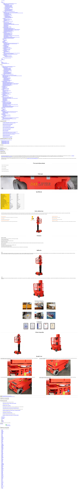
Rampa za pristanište (5, 50)
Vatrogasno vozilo (4, 115)
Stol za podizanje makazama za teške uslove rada (10, 11)
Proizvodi (2, 2)
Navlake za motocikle (3, 116)
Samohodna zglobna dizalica (6, 20)
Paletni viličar (5, 40)
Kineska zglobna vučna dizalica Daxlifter (8, 19)
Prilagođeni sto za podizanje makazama (9, 10)
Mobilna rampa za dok (6, 51)
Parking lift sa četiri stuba (6, 25)
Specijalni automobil (5, 54)
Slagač (3, 39)
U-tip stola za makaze (7, 8)
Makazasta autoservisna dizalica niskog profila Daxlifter (9, 37)
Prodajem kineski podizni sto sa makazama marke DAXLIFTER (8, 396)
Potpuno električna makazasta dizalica (7, 14)
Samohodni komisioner (6, 46)
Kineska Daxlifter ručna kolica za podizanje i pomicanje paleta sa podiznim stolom (11, 117)
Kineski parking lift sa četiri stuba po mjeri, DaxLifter (8, 97)
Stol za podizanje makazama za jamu (8, 9)
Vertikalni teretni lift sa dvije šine (7, 49)
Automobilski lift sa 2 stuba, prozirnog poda (8, 33)
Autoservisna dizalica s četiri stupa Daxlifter (8, 34)
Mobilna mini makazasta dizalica (7, 78)
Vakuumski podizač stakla (6, 44)
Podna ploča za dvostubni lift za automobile (8, 32)
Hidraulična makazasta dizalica (8, 16)
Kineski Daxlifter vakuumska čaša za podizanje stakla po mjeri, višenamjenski (10, 111)
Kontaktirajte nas (3, 59)
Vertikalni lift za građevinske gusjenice (7, 412)
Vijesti (2, 58)
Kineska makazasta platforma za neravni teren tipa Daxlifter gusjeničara (11, 12)
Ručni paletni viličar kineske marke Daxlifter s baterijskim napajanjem (9, 118)
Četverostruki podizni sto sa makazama (7, 69)
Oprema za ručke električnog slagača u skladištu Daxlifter (8, 127)
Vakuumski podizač (4, 42)
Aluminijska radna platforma (4, 81)
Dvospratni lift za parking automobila (7, 23)
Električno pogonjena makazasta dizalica (9, 17)
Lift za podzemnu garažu (6, 22)
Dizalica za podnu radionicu (4, 110)
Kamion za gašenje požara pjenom (8, 56)
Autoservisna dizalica (3, 101)
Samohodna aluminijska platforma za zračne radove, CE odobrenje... (9, 132)
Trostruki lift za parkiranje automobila (7, 26)
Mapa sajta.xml (2, 418)
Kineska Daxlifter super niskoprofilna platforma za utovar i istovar (10, 3)
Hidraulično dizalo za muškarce (7, 405)
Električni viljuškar (3, 107)
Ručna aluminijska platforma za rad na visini (8, 30)
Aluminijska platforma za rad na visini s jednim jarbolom (9, 28)
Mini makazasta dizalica (5, 77)
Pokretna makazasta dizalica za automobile (8, 36)
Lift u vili (3, 57)
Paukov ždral (4, 41)
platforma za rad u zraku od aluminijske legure (32, 158)
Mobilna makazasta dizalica (6, 13)
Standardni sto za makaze (6, 4)
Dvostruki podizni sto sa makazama (8, 5)
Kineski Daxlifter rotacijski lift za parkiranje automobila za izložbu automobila (11, 24)
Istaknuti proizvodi (3, 417)
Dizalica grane (4, 18)
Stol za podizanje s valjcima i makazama (9, 7)
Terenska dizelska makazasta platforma (6, 80)
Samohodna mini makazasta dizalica (8, 15)
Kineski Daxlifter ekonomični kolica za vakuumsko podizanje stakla (10, 43)
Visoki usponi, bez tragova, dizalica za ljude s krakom (9, 403)
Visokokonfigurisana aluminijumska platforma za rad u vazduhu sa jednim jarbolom (12, 29)
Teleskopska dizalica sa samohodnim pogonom (7, 92)
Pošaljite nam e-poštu (2, 150)
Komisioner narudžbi (5, 45)
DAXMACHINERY (8, 425)
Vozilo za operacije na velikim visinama (8, 55)
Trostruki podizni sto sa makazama (8, 6)
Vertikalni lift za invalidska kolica (7, 47)
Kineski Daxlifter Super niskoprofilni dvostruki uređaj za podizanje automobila (11, 35)
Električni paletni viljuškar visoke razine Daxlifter (8, 53)
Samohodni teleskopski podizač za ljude (8, 31)
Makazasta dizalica (3, 74)
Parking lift (4, 21)
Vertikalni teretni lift (4, 48)
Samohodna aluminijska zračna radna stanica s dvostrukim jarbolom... (12, 410)
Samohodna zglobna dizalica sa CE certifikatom (7, 137)
